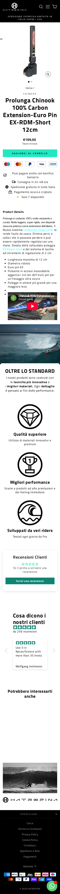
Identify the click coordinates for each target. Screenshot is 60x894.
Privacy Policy (30, 834)
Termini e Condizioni (30, 829)
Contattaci (30, 845)
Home (29, 88)
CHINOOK (30, 93)
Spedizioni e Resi (30, 851)
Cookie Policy (30, 840)
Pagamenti (30, 856)
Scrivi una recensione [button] (30, 581)
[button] (7, 650)
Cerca (30, 823)
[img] (31, 627)
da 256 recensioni (25, 631)
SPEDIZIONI (29, 814)
